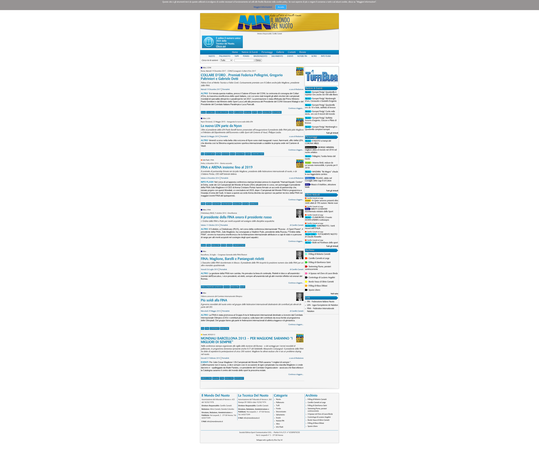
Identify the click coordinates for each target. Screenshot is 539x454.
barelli (232, 154)
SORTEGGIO (239, 378)
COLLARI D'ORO (222, 112)
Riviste (302, 52)
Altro (314, 56)
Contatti (292, 52)
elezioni (226, 287)
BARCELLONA (206, 378)
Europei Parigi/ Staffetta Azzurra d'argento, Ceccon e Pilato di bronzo (320, 120)
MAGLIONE (267, 112)
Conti (259, 112)
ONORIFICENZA (239, 245)
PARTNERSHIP (227, 204)
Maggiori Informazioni (263, 7)
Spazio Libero (314, 290)
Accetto (281, 7)
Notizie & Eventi (250, 52)
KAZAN (229, 245)
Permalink (226, 89)
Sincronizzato (260, 56)
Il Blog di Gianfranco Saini (320, 262)
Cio (202, 328)
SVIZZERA (225, 154)
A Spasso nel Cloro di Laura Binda (323, 274)
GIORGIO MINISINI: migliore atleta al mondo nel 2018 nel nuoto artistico (321, 149)
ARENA (208, 204)
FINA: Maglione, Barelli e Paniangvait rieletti (232, 258)
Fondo (246, 56)
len (202, 154)
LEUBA (248, 154)
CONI (231, 112)
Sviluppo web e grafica (264, 440)
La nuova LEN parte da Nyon (221, 126)
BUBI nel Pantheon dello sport (325, 243)
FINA (203, 204)
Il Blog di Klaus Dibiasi (318, 286)
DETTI (254, 112)
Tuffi (237, 56)
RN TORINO (277, 112)
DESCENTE (216, 204)
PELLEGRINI (239, 112)
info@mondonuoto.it (215, 421)
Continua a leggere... (295, 108)
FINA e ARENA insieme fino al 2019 (227, 167)
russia (203, 245)
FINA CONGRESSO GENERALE (211, 287)
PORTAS (245, 204)
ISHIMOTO (254, 204)
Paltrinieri (247, 112)
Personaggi (267, 52)
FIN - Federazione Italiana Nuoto (320, 302)
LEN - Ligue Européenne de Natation (322, 305)
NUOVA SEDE (209, 154)
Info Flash (326, 56)
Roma (203, 112)
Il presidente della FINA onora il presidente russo (236, 217)
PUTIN (223, 245)
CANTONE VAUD (257, 154)
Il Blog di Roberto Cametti (319, 254)
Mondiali (216, 378)
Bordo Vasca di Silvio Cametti (321, 282)
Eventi (290, 56)
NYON (218, 154)
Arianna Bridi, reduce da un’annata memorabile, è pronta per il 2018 (321, 165)
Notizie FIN (302, 56)
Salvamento (277, 56)
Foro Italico (210, 112)
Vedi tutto (334, 294)
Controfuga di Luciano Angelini (322, 278)
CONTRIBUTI (214, 328)
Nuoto (212, 56)
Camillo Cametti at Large (315, 198)
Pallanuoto (224, 56)
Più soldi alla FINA (214, 300)
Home (235, 52)
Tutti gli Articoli (332, 133)
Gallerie (280, 52)
